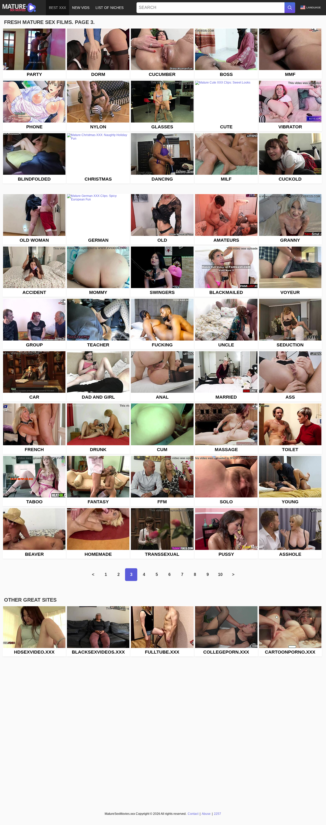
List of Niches (110, 8)
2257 (217, 814)
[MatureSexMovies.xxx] (19, 7)
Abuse (206, 814)
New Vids (80, 8)
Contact (193, 814)
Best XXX (57, 8)
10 (220, 574)
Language (313, 7)
